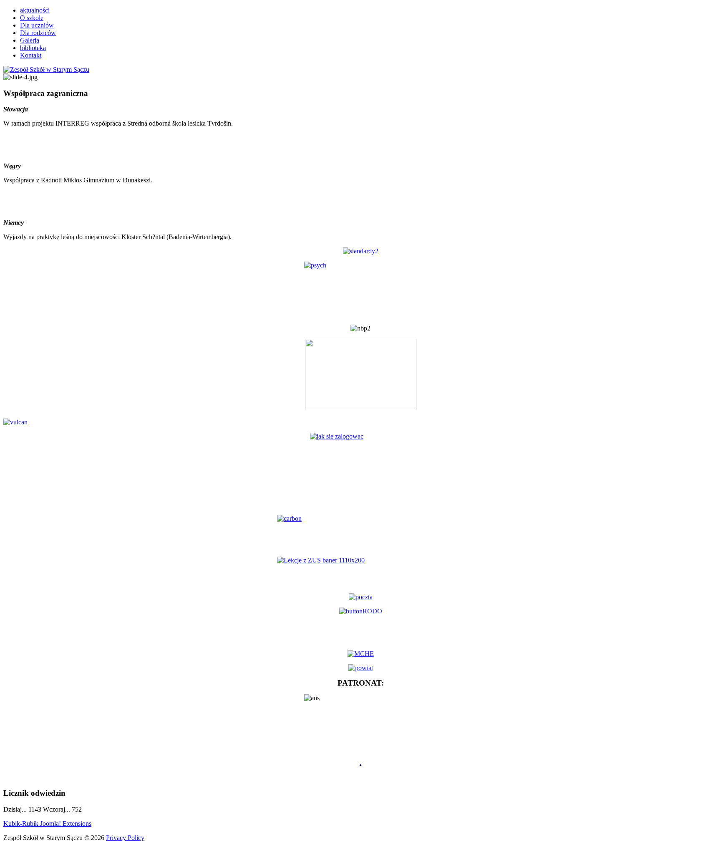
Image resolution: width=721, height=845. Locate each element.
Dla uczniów (37, 25)
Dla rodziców (38, 32)
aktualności (35, 10)
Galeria (29, 40)
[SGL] (360, 532)
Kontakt (30, 55)
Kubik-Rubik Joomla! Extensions (47, 823)
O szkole (31, 17)
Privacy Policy (125, 837)
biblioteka (33, 47)
